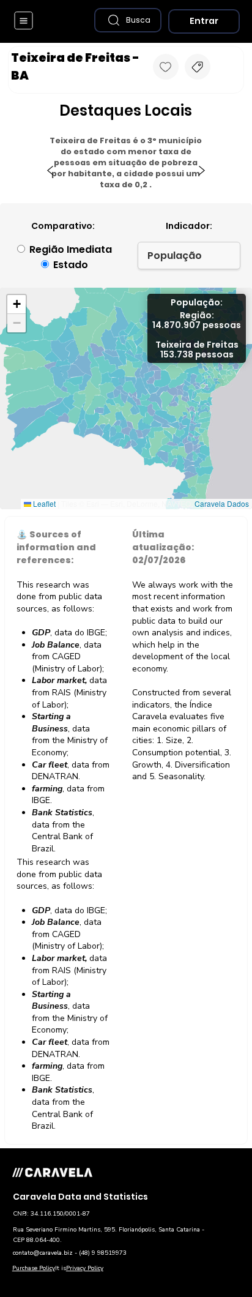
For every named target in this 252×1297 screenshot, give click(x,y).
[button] (127, 20)
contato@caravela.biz (43, 1253)
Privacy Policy (84, 1268)
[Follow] (166, 67)
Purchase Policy (33, 1268)
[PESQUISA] (197, 67)
